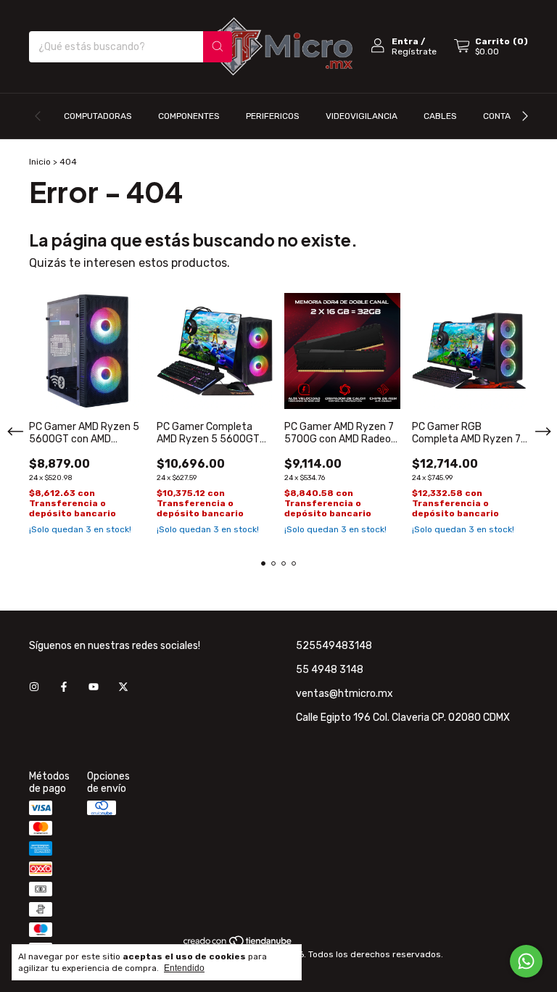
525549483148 (334, 646)
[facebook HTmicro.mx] (64, 687)
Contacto (505, 116)
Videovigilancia (361, 116)
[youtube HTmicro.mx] (93, 687)
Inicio (40, 162)
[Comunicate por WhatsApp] (526, 961)
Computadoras (98, 116)
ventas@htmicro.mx (344, 693)
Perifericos (273, 116)
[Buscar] (217, 46)
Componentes (189, 116)
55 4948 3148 (329, 670)
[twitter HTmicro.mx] (123, 687)
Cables (440, 116)
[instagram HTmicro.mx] (34, 687)
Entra (405, 41)
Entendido (184, 968)
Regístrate (414, 51)
